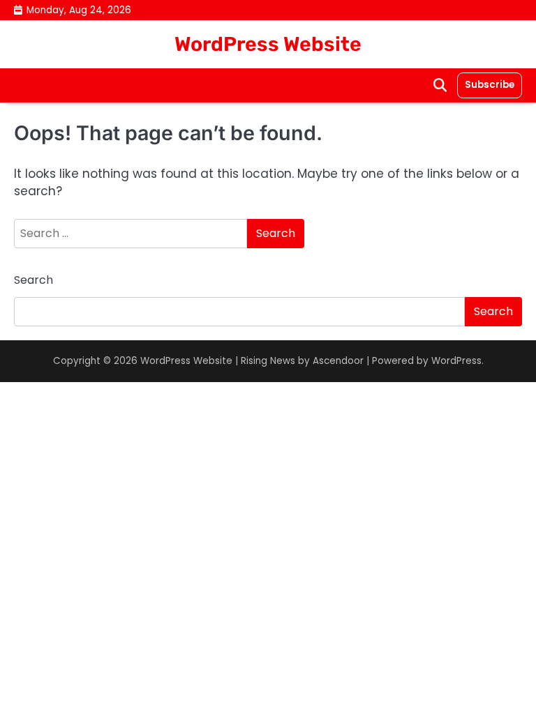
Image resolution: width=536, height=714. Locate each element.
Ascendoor (338, 360)
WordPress (456, 360)
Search (33, 280)
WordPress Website (268, 44)
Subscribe (489, 84)
